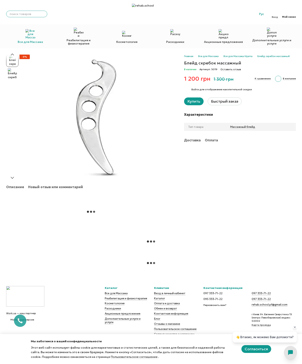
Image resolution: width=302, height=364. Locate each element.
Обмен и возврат (165, 308)
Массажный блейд (242, 127)
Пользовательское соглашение (175, 329)
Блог (157, 319)
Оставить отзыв (230, 69)
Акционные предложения (223, 42)
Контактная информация (171, 313)
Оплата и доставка (167, 303)
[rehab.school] (25, 295)
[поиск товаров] (44, 14)
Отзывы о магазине (167, 324)
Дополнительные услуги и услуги (271, 41)
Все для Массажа (30, 42)
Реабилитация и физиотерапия (79, 41)
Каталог (159, 298)
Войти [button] (195, 89)
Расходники (175, 42)
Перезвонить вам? (214, 305)
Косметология (126, 42)
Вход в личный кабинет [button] (170, 293)
